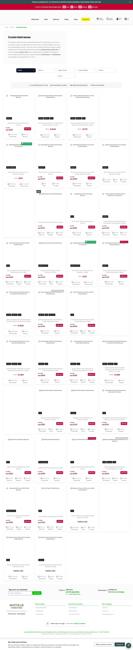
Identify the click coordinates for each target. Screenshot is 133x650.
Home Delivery (73, 607)
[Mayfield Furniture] (13, 17)
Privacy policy (39, 614)
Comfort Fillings (83, 70)
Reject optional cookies (104, 644)
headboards (56, 54)
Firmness (40, 70)
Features (101, 70)
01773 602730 (72, 592)
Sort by (60, 76)
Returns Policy (73, 611)
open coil (54, 49)
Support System (62, 70)
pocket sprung (46, 49)
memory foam (23, 52)
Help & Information (41, 607)
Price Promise (39, 611)
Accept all (119, 644)
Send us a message (116, 592)
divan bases (46, 54)
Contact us (105, 611)
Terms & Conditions (74, 614)
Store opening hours (108, 614)
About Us (104, 607)
